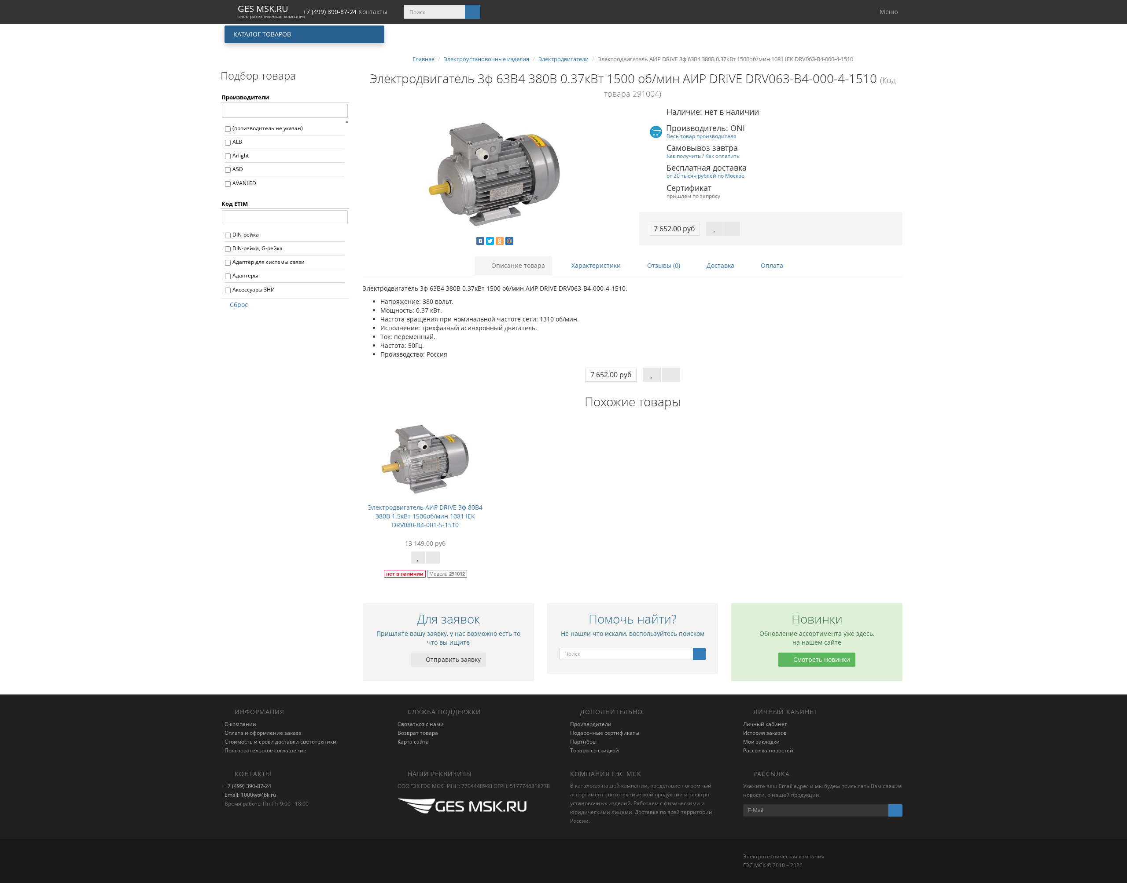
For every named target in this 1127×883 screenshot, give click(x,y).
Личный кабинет (765, 724)
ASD (237, 169)
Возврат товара (418, 733)
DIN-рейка (245, 234)
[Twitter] (490, 241)
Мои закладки (761, 741)
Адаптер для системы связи (268, 262)
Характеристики (595, 265)
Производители (590, 724)
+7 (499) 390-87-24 (248, 786)
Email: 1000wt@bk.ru (250, 795)
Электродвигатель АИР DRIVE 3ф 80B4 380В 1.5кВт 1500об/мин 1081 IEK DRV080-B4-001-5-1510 (425, 516)
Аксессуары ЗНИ (253, 289)
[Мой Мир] (509, 241)
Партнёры (583, 741)
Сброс (239, 304)
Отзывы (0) (662, 265)
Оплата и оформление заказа (263, 733)
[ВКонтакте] (480, 241)
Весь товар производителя (702, 135)
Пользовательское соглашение (265, 750)
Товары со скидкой (594, 750)
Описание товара (517, 265)
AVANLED (244, 183)
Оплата (771, 265)
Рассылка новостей (768, 750)
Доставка (719, 265)
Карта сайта (413, 741)
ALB (237, 142)
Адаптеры (245, 275)
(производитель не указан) (267, 128)
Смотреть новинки (821, 659)
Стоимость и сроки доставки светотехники (280, 741)
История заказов (765, 733)
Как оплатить (722, 155)
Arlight (240, 155)
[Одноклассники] (500, 241)
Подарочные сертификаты (604, 733)
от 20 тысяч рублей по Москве (705, 175)
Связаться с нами (421, 724)
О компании (240, 724)
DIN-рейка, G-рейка (257, 248)
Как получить (684, 155)
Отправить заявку (452, 659)
